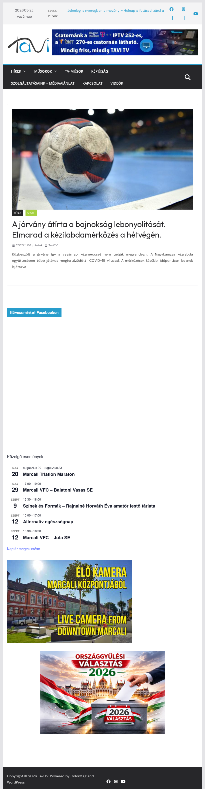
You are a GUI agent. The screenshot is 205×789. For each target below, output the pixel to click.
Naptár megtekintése (23, 548)
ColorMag (78, 776)
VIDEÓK (116, 83)
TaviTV (53, 245)
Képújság (99, 71)
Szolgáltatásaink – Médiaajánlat (42, 83)
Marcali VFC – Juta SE (46, 537)
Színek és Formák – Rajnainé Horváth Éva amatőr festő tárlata (89, 506)
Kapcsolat (92, 83)
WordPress (16, 782)
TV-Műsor (74, 71)
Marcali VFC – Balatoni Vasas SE (58, 490)
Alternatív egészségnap (48, 521)
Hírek (16, 71)
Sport (31, 212)
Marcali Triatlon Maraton (49, 474)
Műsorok (43, 71)
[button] (23, 71)
